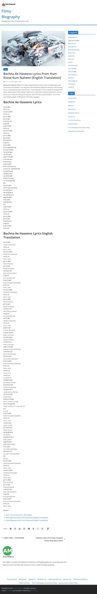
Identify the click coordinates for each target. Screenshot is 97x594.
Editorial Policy (72, 124)
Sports (70, 78)
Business (71, 43)
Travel (70, 87)
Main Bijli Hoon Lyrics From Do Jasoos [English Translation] (27, 518)
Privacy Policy (72, 98)
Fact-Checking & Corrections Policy (79, 127)
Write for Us (72, 109)
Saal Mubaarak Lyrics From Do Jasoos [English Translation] (27, 520)
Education (71, 47)
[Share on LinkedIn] (20, 529)
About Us (71, 105)
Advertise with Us (73, 113)
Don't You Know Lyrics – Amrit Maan (19, 515)
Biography (71, 40)
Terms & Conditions (74, 120)
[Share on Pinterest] (29, 529)
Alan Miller (19, 81)
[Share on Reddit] (33, 529)
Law (69, 62)
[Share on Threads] (42, 529)
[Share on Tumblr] (38, 529)
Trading (70, 84)
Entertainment (72, 50)
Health (70, 56)
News (70, 71)
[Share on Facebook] (10, 529)
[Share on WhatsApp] (24, 529)
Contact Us (71, 116)
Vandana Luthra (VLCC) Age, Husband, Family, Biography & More (49, 539)
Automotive (71, 37)
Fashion (70, 53)
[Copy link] (48, 528)
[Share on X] (15, 529)
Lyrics (5, 69)
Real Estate (71, 75)
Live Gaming (72, 65)
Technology (71, 81)
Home (70, 59)
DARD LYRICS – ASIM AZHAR (14, 538)
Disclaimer (71, 102)
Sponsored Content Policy (76, 131)
